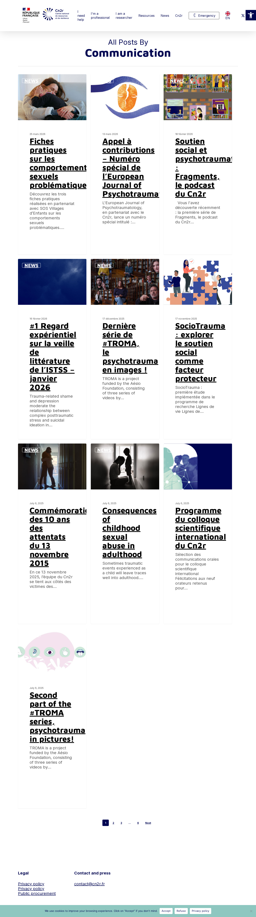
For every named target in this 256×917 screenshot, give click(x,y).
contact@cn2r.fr (89, 883)
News (31, 80)
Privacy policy (31, 883)
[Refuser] (251, 911)
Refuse (181, 910)
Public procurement (37, 893)
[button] (251, 15)
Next (148, 822)
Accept (166, 910)
